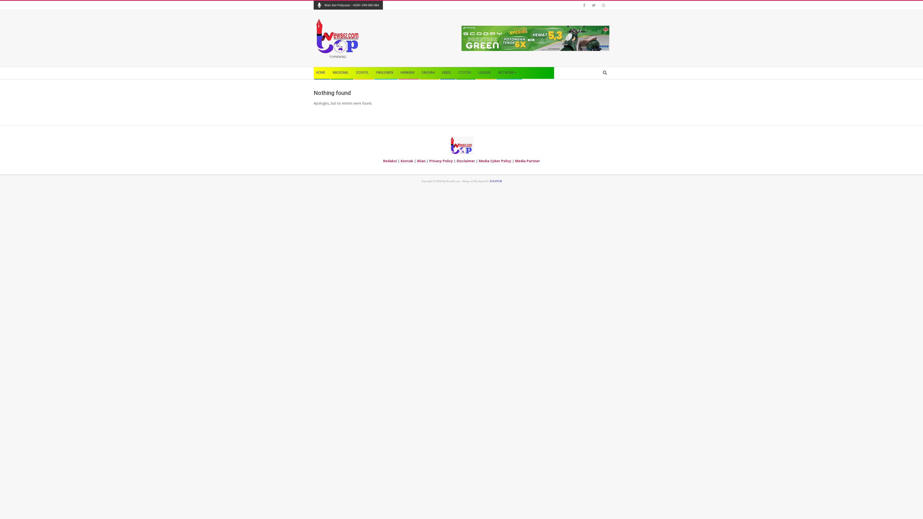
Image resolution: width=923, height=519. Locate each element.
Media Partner (527, 161)
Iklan (421, 161)
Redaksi (390, 161)
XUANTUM (496, 181)
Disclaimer (466, 161)
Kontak (407, 161)
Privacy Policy (441, 161)
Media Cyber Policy (495, 161)
